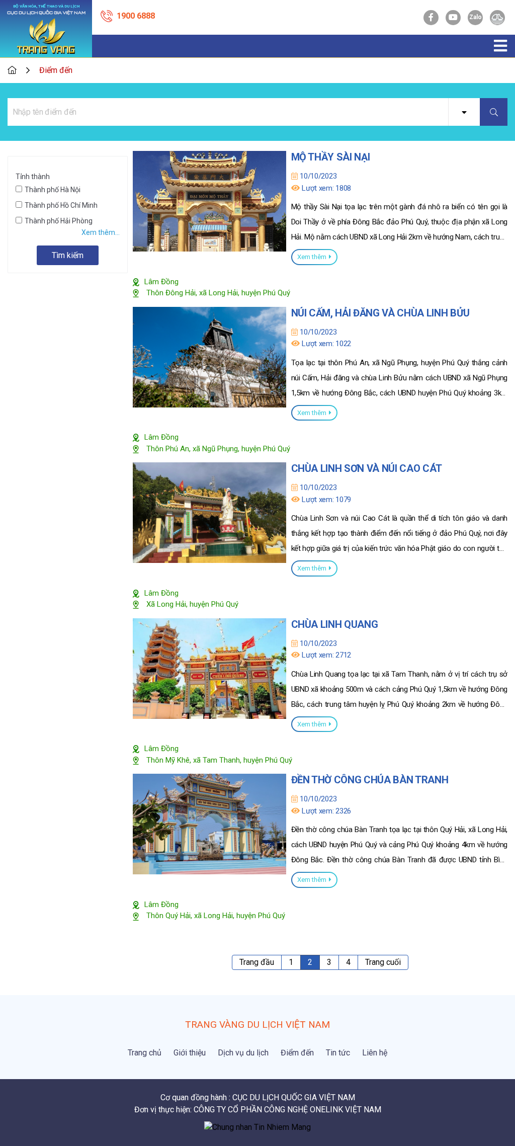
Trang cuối (383, 962)
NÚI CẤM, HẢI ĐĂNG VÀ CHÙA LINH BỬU (380, 313)
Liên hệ (374, 1052)
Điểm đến (55, 70)
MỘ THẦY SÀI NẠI (330, 157)
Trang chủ (144, 1052)
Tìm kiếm (67, 255)
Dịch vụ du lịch (243, 1052)
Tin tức (338, 1052)
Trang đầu (256, 962)
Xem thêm (311, 257)
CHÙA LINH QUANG (334, 624)
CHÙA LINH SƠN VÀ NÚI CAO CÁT (366, 468)
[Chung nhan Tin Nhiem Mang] (257, 1126)
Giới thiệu (190, 1052)
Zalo (475, 17)
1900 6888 (136, 16)
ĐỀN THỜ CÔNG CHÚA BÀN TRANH (370, 780)
